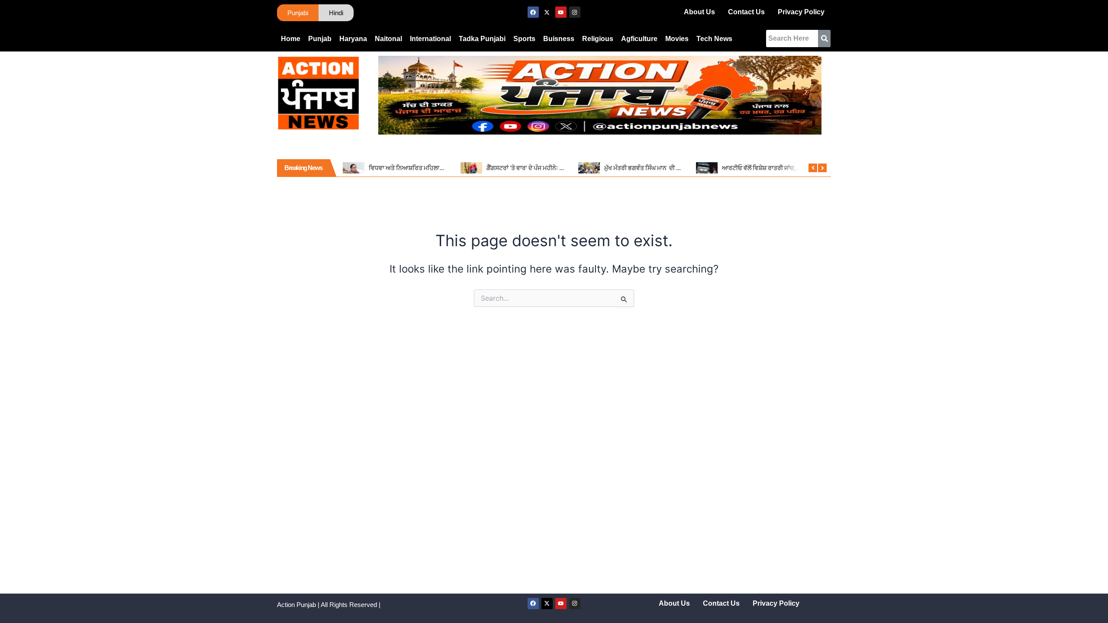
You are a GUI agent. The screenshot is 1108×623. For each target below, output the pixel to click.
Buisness (558, 38)
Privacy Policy (801, 12)
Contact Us (746, 12)
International (430, 38)
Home (290, 38)
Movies (677, 38)
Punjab (320, 38)
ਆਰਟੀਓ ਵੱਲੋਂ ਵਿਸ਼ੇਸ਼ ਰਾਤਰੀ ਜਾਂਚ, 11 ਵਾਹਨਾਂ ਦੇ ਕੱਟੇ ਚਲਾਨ (785, 167)
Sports (524, 38)
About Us (699, 12)
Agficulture (639, 38)
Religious (597, 38)
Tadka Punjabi (482, 38)
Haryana (353, 38)
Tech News (714, 38)
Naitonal (388, 38)
